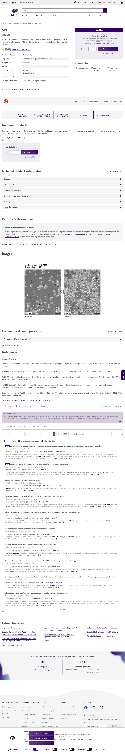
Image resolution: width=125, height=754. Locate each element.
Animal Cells (26, 23)
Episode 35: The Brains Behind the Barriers (103, 632)
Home (4, 23)
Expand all (117, 171)
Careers (4, 2)
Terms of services (48, 719)
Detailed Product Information (43, 115)
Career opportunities (69, 715)
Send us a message (42, 670)
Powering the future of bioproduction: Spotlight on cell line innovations (59, 635)
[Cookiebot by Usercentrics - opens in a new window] (12, 750)
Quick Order (111, 2)
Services (65, 16)
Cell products (27, 711)
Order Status (101, 2)
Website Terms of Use (50, 726)
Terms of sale (47, 715)
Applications (25, 16)
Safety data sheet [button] (113, 69)
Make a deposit (27, 726)
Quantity (84, 49)
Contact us (65, 719)
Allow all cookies (41, 733)
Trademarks (46, 722)
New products (27, 707)
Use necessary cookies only (41, 743)
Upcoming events (68, 707)
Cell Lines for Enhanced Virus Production (102, 628)
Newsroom (65, 711)
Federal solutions (28, 722)
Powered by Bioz (8, 612)
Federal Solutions (78, 16)
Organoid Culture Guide (11, 628)
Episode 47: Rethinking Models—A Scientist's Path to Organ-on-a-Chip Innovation (19, 639)
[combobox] (62, 10)
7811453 (107, 372)
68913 (4, 366)
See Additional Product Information (21, 89)
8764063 (17, 395)
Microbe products (28, 715)
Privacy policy (47, 707)
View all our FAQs (11, 345)
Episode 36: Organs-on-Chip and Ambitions (103, 636)
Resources (92, 16)
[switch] (54, 749)
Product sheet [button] (83, 68)
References (103, 115)
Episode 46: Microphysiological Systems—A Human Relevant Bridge (60, 629)
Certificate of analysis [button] (98, 69)
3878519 (26, 380)
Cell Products (38, 16)
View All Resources (12, 646)
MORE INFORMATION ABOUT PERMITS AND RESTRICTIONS (28, 244)
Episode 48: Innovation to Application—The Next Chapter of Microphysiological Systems (19, 633)
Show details (100, 749)
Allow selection (41, 738)
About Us (102, 16)
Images (83, 115)
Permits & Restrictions (64, 115)
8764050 (60, 387)
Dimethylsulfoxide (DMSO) (13, 137)
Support (13, 2)
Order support (7, 707)
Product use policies (49, 711)
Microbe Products (53, 16)
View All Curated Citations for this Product (25, 400)
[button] (105, 10)
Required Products (22, 115)
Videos (46, 641)
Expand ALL (116, 331)
